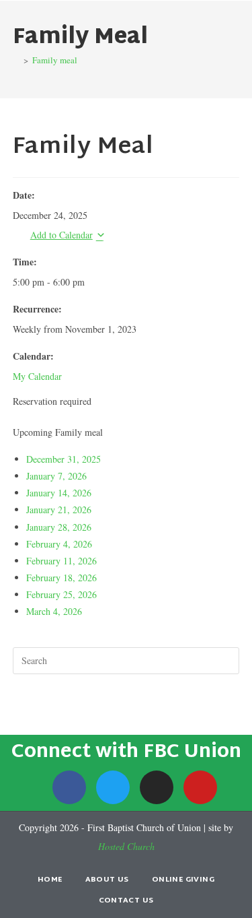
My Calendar (37, 376)
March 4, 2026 (54, 611)
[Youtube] (200, 787)
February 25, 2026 (61, 594)
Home (50, 879)
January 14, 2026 (58, 492)
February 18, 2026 (61, 577)
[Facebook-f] (69, 787)
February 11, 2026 (61, 560)
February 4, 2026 (59, 543)
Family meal (54, 60)
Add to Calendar (61, 234)
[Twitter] (113, 787)
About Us (107, 879)
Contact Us (126, 900)
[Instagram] (156, 787)
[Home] (16, 60)
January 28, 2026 (58, 527)
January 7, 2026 (56, 475)
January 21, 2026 (58, 509)
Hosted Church (126, 846)
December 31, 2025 (63, 459)
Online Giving (183, 879)
